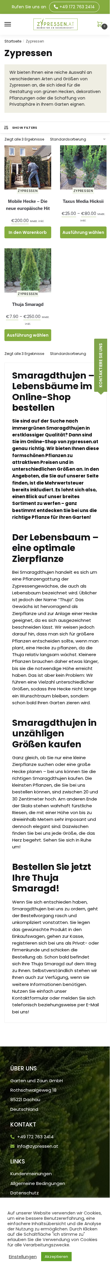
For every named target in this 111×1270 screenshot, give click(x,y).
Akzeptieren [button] (56, 1256)
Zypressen (28, 190)
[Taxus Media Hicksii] (83, 167)
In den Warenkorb (28, 232)
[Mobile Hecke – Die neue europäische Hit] (27, 167)
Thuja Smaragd (28, 304)
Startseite (12, 41)
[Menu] (13, 24)
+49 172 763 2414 (77, 7)
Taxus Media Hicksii (83, 201)
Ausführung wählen (83, 232)
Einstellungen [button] (23, 1256)
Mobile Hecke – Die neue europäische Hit (28, 205)
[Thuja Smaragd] (27, 270)
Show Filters (24, 127)
